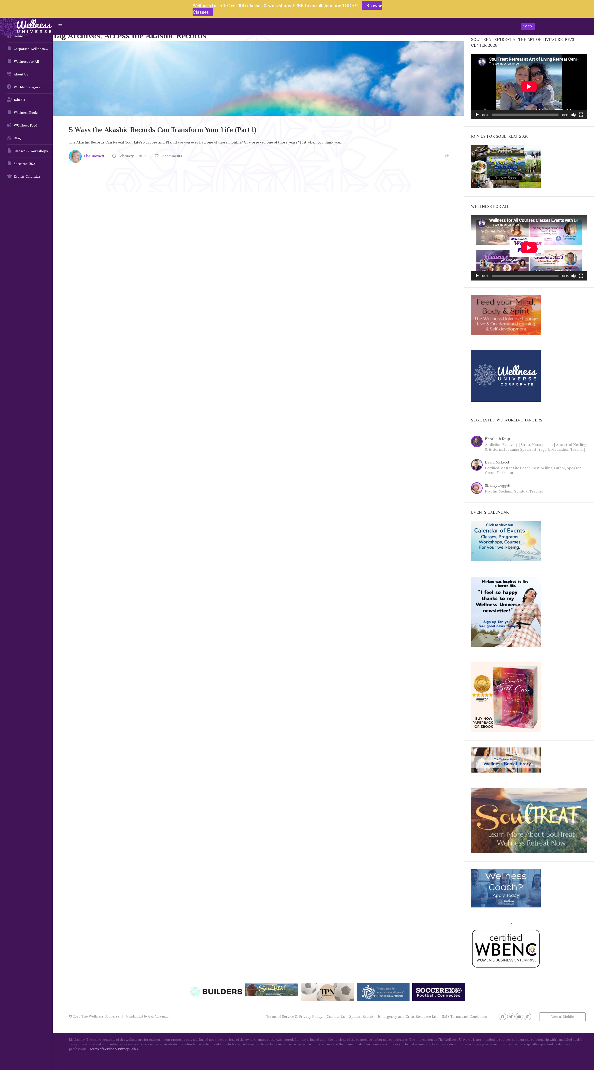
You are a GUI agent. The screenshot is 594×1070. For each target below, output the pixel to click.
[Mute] (573, 114)
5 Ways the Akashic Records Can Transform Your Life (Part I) (162, 130)
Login (527, 26)
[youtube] (519, 1016)
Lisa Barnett (94, 156)
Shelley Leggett (497, 485)
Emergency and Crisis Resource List (408, 1016)
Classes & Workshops (31, 151)
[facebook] (502, 1016)
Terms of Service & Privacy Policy (294, 1016)
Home (18, 36)
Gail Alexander (159, 1017)
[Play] (477, 114)
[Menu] (60, 26)
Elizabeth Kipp (497, 439)
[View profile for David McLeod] (478, 465)
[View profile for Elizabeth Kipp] (478, 442)
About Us (21, 74)
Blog (17, 138)
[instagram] (527, 1016)
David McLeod (497, 462)
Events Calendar (27, 176)
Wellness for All (26, 61)
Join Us (19, 100)
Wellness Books (26, 113)
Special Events (361, 1016)
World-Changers (27, 87)
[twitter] (511, 1016)
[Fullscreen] (581, 114)
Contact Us (336, 1016)
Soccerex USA (24, 164)
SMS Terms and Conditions (464, 1016)
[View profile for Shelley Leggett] (478, 488)
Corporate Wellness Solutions (33, 49)
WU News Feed (25, 125)
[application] (529, 86)
